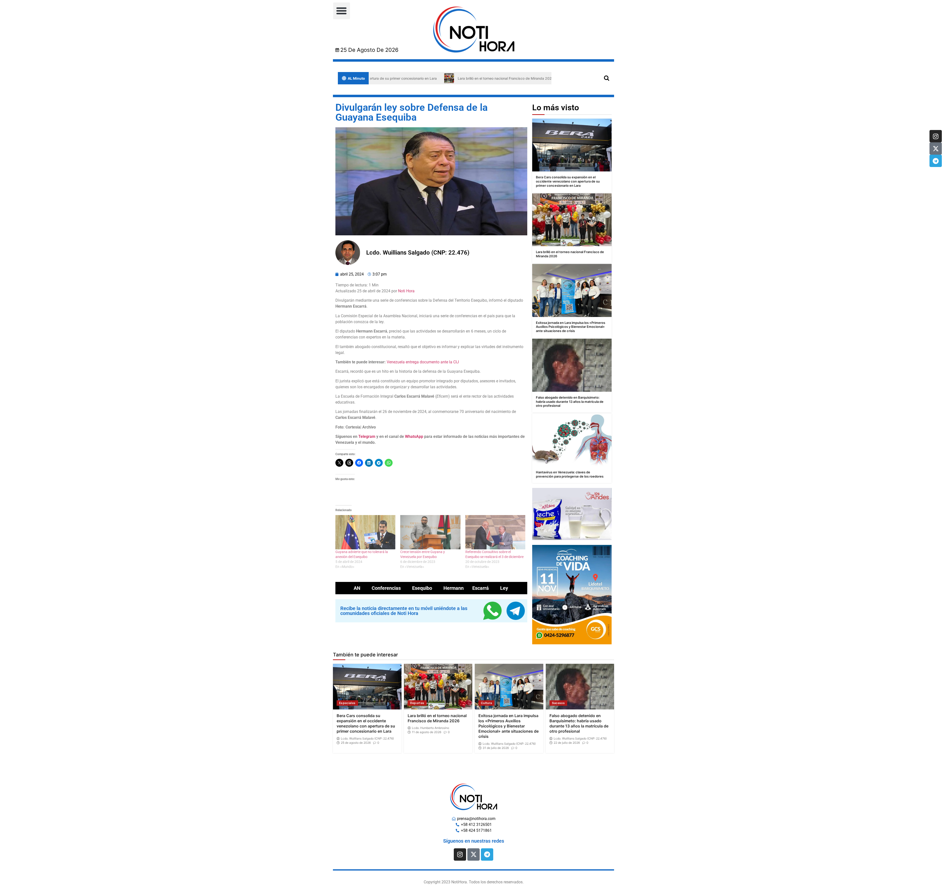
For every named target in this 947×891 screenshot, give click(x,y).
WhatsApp (414, 436)
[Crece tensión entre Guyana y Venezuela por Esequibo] (430, 532)
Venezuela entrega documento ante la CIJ (423, 362)
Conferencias (386, 588)
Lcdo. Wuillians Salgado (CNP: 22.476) (367, 738)
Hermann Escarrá (466, 588)
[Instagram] (935, 136)
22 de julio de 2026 (567, 742)
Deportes (417, 703)
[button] (341, 10)
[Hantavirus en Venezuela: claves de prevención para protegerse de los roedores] (572, 439)
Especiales (347, 703)
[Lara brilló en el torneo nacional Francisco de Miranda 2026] (572, 219)
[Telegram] (935, 161)
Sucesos (558, 703)
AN (357, 588)
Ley (504, 588)
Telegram (366, 436)
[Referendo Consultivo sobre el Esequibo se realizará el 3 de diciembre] (495, 532)
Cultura (486, 703)
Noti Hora (406, 291)
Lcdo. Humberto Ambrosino (430, 727)
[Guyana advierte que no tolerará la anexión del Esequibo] (365, 532)
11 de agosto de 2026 (426, 732)
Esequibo (422, 588)
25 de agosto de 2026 (356, 742)
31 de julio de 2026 (496, 747)
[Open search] (606, 78)
